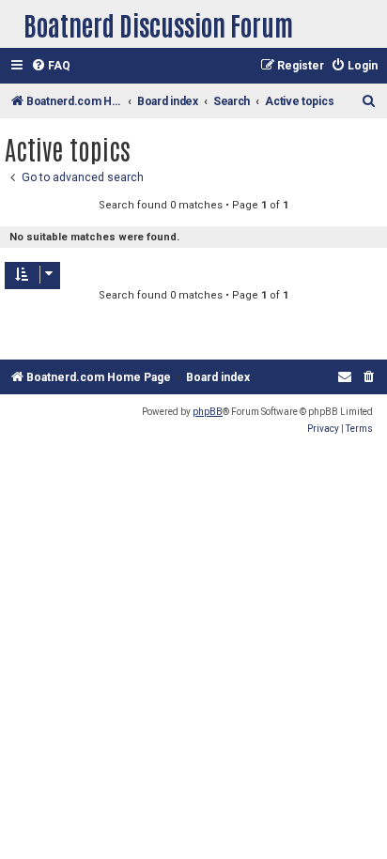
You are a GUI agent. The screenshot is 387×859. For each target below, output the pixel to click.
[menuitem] (50, 66)
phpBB (208, 411)
